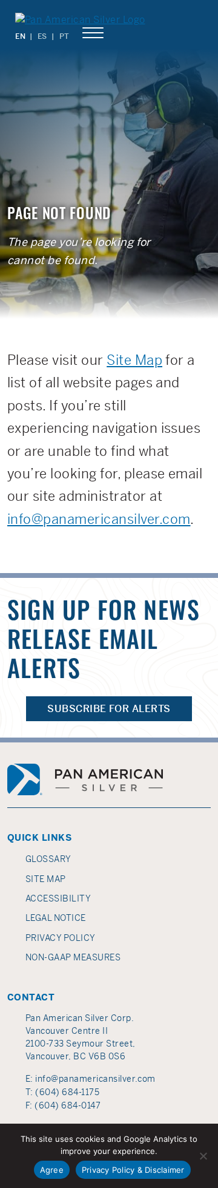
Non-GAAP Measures (73, 957)
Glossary (48, 859)
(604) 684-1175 (67, 1092)
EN (20, 36)
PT (64, 36)
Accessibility (58, 898)
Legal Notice (55, 917)
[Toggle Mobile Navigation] (93, 33)
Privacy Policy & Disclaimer (133, 1170)
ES (42, 36)
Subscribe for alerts (109, 708)
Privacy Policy (60, 937)
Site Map (134, 359)
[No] (203, 1156)
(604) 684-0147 (68, 1105)
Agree (52, 1170)
